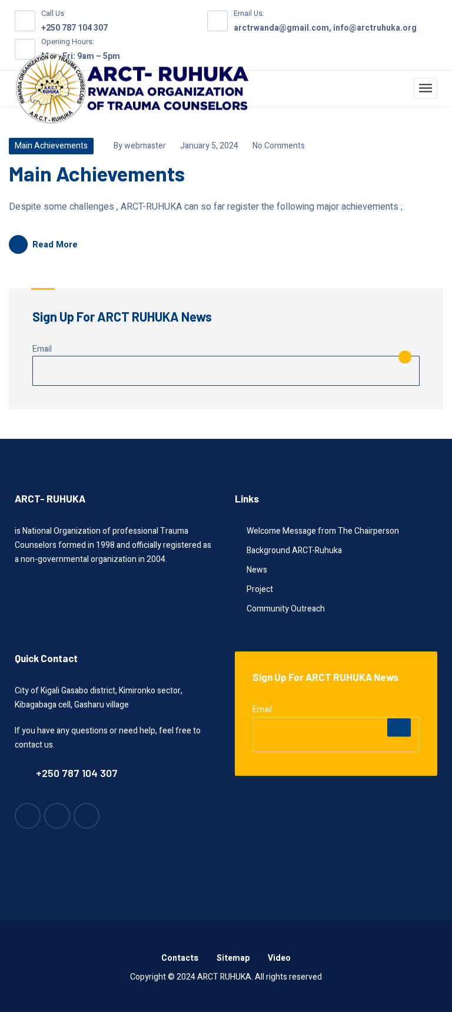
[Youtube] (28, 816)
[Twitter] (86, 816)
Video (279, 958)
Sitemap (233, 958)
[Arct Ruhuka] (132, 88)
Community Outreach (286, 609)
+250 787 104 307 (74, 28)
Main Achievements (51, 146)
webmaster (145, 146)
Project (260, 589)
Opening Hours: (67, 41)
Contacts (179, 958)
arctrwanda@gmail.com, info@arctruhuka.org (325, 28)
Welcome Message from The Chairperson (323, 531)
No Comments (278, 146)
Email (42, 349)
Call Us (52, 13)
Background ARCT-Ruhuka (294, 550)
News (257, 570)
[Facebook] (57, 816)
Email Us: (249, 13)
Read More (55, 244)
